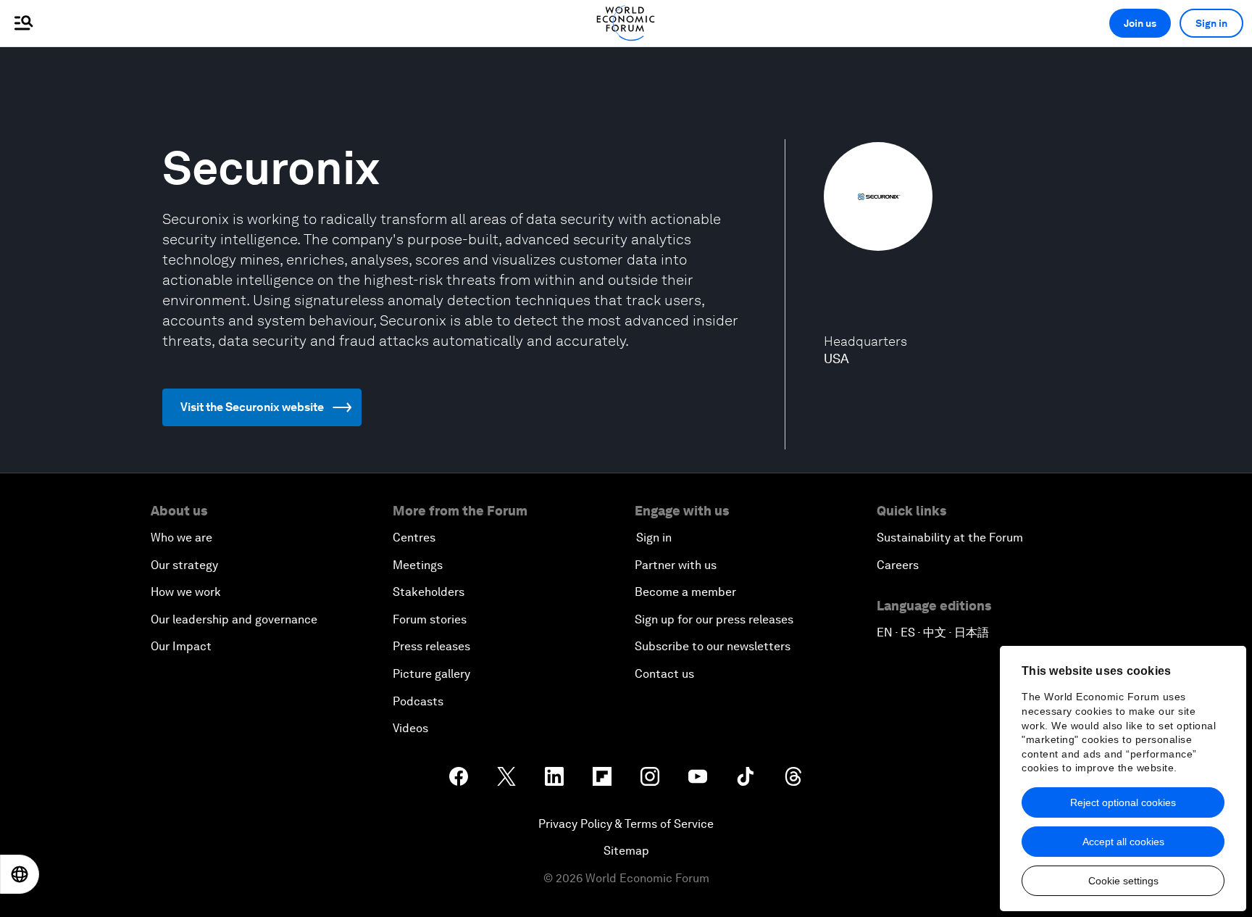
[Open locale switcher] (19, 874)
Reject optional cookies (1123, 802)
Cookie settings (1123, 881)
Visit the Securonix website (252, 407)
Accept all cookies (1123, 841)
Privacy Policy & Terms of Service (626, 824)
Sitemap (626, 851)
